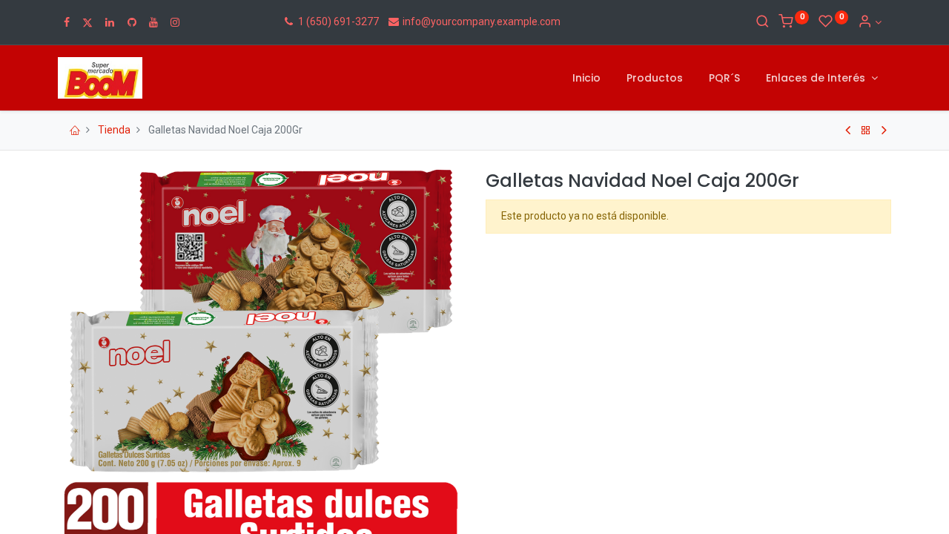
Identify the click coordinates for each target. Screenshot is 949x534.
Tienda (114, 130)
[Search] (762, 22)
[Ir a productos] (866, 130)
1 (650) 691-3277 (337, 21)
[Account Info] (870, 22)
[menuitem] (586, 78)
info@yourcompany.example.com (482, 21)
